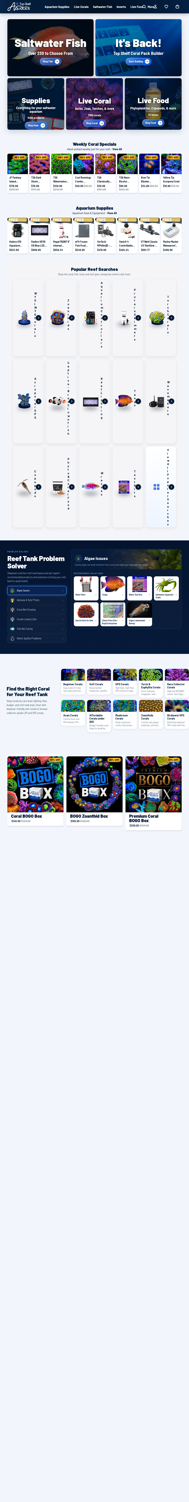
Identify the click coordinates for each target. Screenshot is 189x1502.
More (151, 7)
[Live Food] (153, 104)
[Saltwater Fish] (50, 47)
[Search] (144, 7)
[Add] (22, 168)
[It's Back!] (138, 47)
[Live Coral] (94, 104)
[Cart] (177, 7)
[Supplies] (35, 104)
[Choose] (154, 232)
